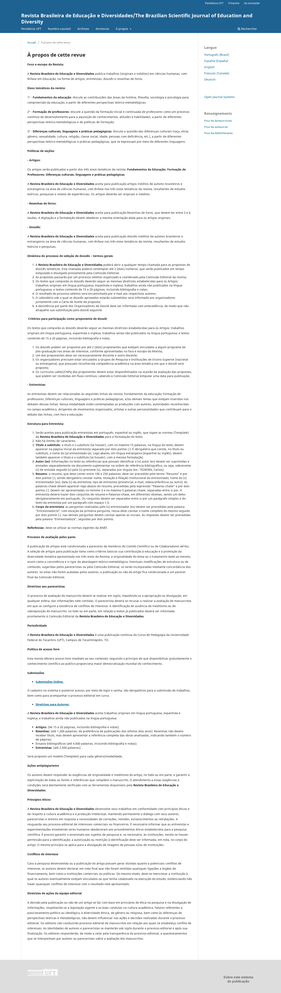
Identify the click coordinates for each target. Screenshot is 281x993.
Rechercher (248, 29)
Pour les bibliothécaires (218, 133)
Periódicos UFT (31, 29)
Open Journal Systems (219, 97)
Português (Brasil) (216, 55)
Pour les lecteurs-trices (218, 121)
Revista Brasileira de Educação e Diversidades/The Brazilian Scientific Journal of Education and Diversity (136, 18)
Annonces (102, 29)
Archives (83, 29)
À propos (122, 29)
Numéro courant (59, 29)
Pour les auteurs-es (216, 127)
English (209, 67)
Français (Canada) (216, 73)
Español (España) (216, 61)
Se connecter (252, 3)
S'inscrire (233, 3)
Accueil (31, 42)
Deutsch (210, 79)
